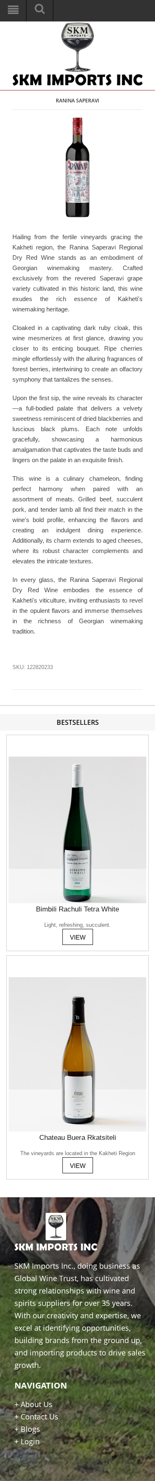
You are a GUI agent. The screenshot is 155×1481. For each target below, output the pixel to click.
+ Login (27, 1441)
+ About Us (33, 1404)
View (78, 937)
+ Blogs (27, 1429)
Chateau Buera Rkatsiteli (77, 1138)
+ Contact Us (36, 1417)
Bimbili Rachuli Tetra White (77, 909)
